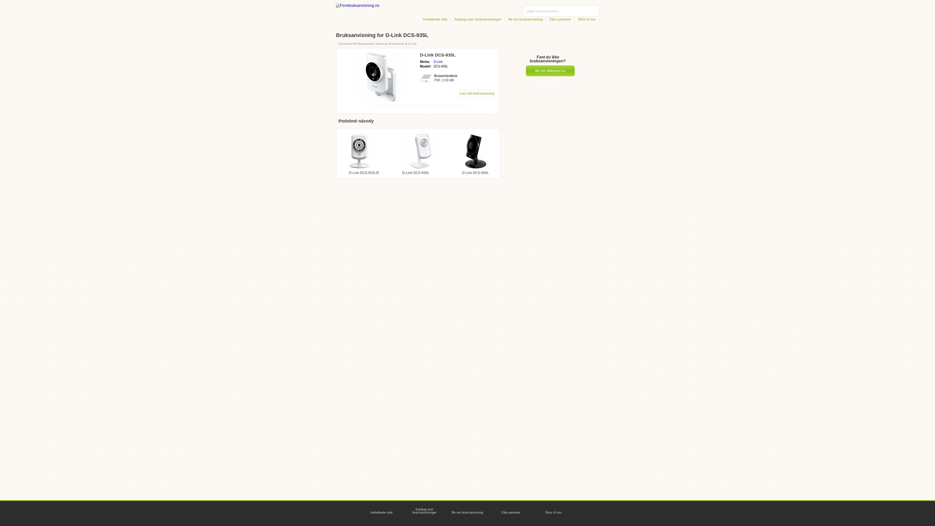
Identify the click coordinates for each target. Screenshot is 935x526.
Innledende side (435, 19)
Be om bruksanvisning (525, 19)
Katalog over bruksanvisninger (478, 19)
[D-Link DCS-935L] (380, 100)
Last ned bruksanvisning (477, 93)
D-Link (438, 62)
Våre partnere (560, 19)
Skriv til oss (586, 19)
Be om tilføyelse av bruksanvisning (550, 72)
